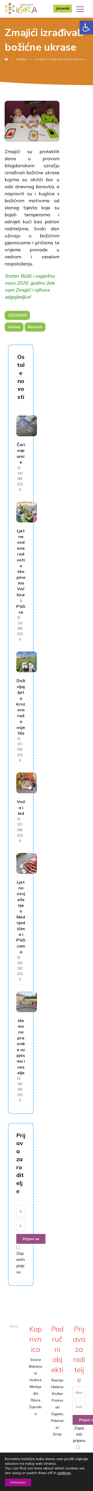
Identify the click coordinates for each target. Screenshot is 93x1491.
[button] (86, 27)
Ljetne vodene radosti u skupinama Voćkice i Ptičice (20, 571)
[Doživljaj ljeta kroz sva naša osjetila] (26, 662)
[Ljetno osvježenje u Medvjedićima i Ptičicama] (26, 863)
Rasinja (57, 1380)
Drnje (57, 1434)
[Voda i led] (26, 783)
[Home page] (6, 59)
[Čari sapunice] (26, 425)
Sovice (35, 1360)
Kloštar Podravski (57, 1400)
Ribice (36, 1400)
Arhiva (14, 327)
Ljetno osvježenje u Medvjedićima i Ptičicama (20, 917)
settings (64, 1472)
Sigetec (57, 1414)
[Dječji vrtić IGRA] (21, 9)
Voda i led (21, 807)
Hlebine (57, 1387)
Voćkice (35, 1380)
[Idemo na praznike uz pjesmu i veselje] (26, 1001)
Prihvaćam (18, 1482)
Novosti (35, 327)
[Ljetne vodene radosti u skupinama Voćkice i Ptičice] (26, 512)
